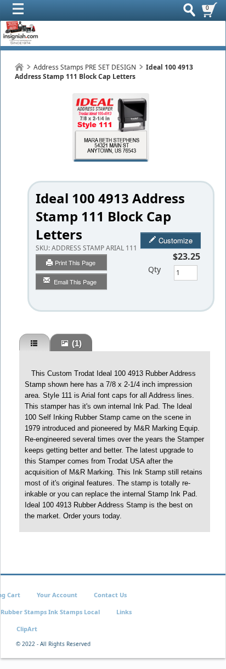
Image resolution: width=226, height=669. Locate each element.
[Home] (19, 67)
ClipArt (26, 629)
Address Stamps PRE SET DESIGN (84, 67)
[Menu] (21, 11)
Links (124, 612)
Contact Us (110, 595)
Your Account (57, 595)
